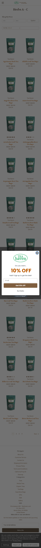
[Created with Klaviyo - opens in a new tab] (20, 296)
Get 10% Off (20, 285)
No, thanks (20, 291)
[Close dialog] (37, 252)
